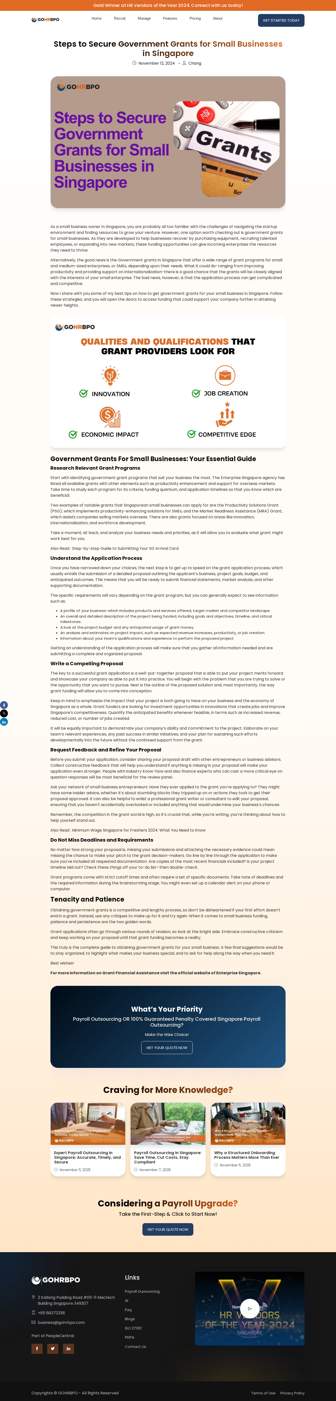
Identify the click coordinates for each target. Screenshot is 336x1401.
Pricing (195, 18)
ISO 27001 (133, 1328)
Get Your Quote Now (166, 1047)
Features (170, 18)
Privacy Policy (292, 1393)
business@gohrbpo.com (61, 1322)
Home (97, 18)
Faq (128, 1309)
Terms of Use (263, 1393)
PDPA (129, 1337)
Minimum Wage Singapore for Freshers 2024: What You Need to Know (139, 830)
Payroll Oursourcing (142, 1291)
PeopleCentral (60, 1336)
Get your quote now (167, 1229)
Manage (144, 18)
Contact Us (135, 1346)
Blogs (130, 1318)
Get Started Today (281, 20)
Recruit (119, 18)
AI (126, 1300)
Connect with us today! (217, 5)
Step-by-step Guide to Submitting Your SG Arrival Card (125, 548)
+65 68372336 (51, 1313)
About (217, 18)
